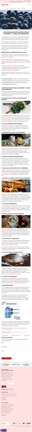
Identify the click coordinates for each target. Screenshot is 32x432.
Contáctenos (4, 397)
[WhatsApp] (11, 389)
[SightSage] (5, 5)
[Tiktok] (8, 389)
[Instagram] (5, 389)
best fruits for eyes (6, 332)
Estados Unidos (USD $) (27, 0)
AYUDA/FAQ (4, 399)
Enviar (4, 386)
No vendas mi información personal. (26, 426)
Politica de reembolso (27, 425)
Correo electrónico (4, 346)
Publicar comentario (6, 358)
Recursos (23, 8)
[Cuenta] (26, 4)
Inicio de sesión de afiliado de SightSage (9, 394)
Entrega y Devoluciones (15, 425)
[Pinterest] (9, 389)
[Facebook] (3, 389)
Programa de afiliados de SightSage (8, 396)
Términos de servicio (18, 426)
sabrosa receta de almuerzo (7, 230)
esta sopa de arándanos (23, 205)
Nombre (3, 342)
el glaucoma (21, 62)
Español (3, 426)
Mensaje (3, 350)
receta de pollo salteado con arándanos (12, 274)
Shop (8, 8)
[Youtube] (6, 389)
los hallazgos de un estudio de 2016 (12, 65)
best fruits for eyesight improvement (13, 332)
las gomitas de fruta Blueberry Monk (20, 328)
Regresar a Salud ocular (16, 335)
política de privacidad (21, 425)
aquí (15, 129)
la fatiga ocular (16, 62)
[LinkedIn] (12, 389)
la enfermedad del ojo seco (15, 68)
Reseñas (18, 8)
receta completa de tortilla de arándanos (20, 282)
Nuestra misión (13, 8)
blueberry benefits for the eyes (22, 332)
